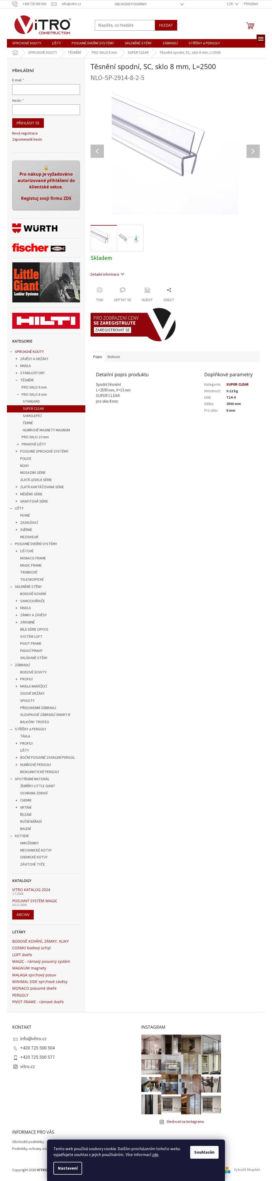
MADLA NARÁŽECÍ (33, 686)
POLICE (25, 458)
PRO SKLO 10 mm (35, 437)
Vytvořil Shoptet (247, 1170)
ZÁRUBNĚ (27, 622)
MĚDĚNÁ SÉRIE (31, 494)
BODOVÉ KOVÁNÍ (33, 594)
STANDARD (31, 401)
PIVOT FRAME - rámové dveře (38, 1002)
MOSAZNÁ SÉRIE (33, 472)
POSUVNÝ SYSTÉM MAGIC (34, 901)
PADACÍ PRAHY (31, 650)
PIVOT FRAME (30, 643)
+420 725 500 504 (37, 1048)
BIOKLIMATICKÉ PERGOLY (39, 772)
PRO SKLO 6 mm (34, 387)
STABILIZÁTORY (32, 373)
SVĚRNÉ (26, 530)
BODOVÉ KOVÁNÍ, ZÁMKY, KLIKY (40, 941)
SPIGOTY (27, 700)
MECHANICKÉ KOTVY (36, 850)
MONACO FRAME (33, 558)
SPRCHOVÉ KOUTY (29, 352)
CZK (230, 4)
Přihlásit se (28, 122)
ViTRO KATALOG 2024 (31, 890)
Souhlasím (204, 1152)
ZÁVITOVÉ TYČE (32, 864)
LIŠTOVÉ (26, 551)
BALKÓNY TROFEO (34, 722)
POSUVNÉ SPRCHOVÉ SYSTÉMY (44, 451)
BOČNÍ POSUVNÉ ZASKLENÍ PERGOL (47, 757)
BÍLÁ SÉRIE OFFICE (34, 629)
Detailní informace (105, 274)
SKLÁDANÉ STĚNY (34, 658)
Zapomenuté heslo (27, 139)
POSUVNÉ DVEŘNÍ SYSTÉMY (36, 544)
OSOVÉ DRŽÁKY (32, 693)
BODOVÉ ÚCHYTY (33, 672)
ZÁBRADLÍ (22, 665)
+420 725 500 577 (37, 1057)
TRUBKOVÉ (28, 572)
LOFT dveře (22, 955)
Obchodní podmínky (130, 4)
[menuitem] (26, 43)
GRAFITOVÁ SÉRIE (34, 501)
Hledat (166, 25)
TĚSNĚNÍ (26, 380)
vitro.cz (27, 1066)
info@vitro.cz (33, 1038)
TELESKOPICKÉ (32, 579)
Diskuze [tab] (114, 357)
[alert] (46, 185)
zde (155, 1155)
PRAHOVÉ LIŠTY (34, 444)
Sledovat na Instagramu (185, 1121)
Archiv (22, 914)
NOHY (24, 466)
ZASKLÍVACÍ (29, 522)
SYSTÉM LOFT (31, 636)
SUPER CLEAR (33, 408)
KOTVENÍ (22, 836)
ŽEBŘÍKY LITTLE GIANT (37, 786)
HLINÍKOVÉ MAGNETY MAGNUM (46, 430)
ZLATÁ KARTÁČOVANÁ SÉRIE (42, 487)
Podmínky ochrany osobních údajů (39, 1149)
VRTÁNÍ (25, 807)
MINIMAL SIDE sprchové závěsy (39, 982)
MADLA (25, 366)
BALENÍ (25, 829)
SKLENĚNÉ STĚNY (28, 586)
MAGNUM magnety (29, 968)
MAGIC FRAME (31, 565)
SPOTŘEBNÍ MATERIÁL (32, 779)
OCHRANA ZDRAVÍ (34, 793)
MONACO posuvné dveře (34, 988)
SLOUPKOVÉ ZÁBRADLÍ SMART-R (45, 715)
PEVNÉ (25, 515)
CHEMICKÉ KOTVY (34, 857)
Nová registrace (25, 133)
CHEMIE (26, 800)
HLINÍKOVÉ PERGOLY (35, 764)
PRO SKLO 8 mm (34, 394)
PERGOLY (20, 995)
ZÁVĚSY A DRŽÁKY (34, 359)
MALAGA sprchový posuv (34, 975)
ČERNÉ (28, 423)
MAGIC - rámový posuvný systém (41, 961)
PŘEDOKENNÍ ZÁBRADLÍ (38, 708)
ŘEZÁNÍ (25, 814)
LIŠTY (19, 508)
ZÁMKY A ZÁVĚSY (33, 615)
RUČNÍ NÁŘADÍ (31, 821)
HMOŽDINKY (29, 843)
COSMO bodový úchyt (31, 948)
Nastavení (68, 1168)
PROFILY (26, 679)
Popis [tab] (97, 357)
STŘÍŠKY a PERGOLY (30, 729)
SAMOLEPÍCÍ (32, 416)
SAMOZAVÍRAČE (32, 601)
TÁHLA (25, 736)
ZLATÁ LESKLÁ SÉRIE (36, 480)
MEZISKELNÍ (29, 537)
